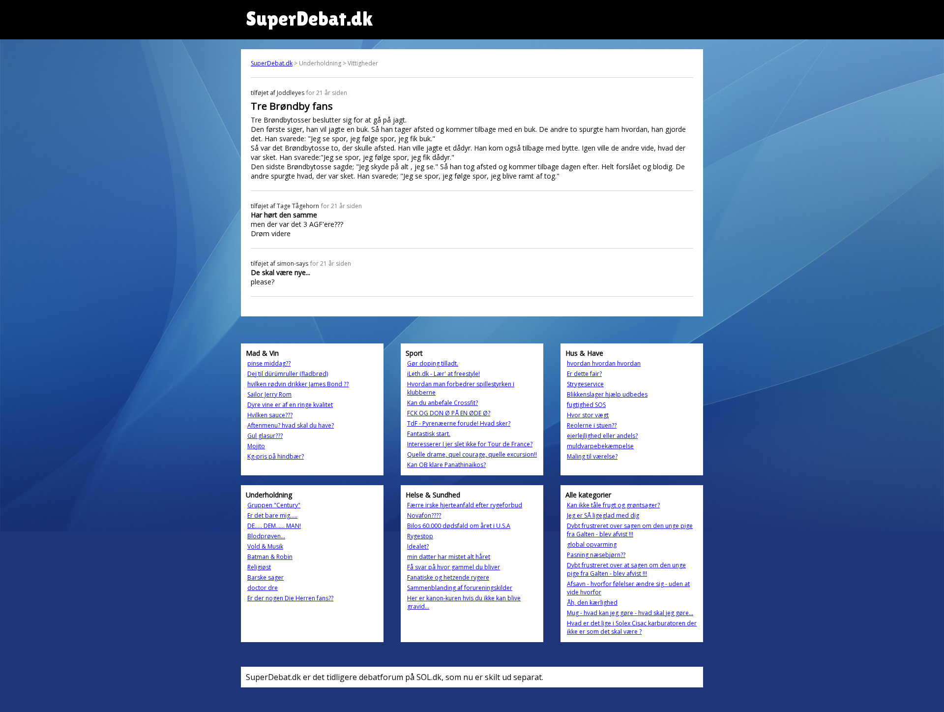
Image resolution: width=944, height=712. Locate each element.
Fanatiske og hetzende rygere (448, 577)
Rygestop (420, 536)
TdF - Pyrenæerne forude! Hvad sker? (458, 423)
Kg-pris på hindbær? (275, 456)
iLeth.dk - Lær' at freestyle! (443, 374)
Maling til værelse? (592, 456)
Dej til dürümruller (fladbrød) (287, 374)
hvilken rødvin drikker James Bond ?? (298, 384)
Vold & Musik (265, 546)
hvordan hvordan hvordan (604, 363)
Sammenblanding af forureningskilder (459, 588)
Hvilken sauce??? (270, 415)
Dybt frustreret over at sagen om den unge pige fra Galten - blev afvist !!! (626, 569)
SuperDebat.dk (272, 63)
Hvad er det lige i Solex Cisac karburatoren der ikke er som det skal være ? (632, 627)
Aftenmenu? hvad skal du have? (290, 425)
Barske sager (265, 577)
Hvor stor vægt (588, 415)
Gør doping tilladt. (432, 363)
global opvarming (592, 544)
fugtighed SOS (586, 405)
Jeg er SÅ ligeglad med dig (603, 515)
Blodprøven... (266, 536)
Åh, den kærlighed (592, 602)
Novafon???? (424, 515)
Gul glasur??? (265, 436)
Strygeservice (585, 384)
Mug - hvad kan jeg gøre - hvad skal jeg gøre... (630, 613)
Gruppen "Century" (273, 505)
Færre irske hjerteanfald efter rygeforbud (464, 505)
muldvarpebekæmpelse (600, 446)
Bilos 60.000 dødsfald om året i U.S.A (458, 526)
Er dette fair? (584, 374)
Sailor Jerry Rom (269, 394)
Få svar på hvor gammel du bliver (453, 567)
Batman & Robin (270, 557)
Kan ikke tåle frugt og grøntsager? (613, 505)
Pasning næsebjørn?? (596, 555)
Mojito (256, 446)
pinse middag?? (269, 363)
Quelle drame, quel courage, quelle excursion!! (472, 454)
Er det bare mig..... (272, 515)
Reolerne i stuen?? (592, 425)
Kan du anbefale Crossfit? (442, 403)
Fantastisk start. (428, 434)
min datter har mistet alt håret (448, 557)
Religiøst (259, 567)
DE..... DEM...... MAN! (274, 526)
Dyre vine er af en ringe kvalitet (290, 405)
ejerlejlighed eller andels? (602, 436)
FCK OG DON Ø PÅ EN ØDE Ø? (448, 413)
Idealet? (418, 546)
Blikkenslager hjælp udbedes (607, 394)
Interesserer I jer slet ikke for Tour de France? (469, 444)
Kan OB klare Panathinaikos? (446, 465)
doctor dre (262, 588)
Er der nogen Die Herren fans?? (290, 598)
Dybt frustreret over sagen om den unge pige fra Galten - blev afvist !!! (630, 530)
